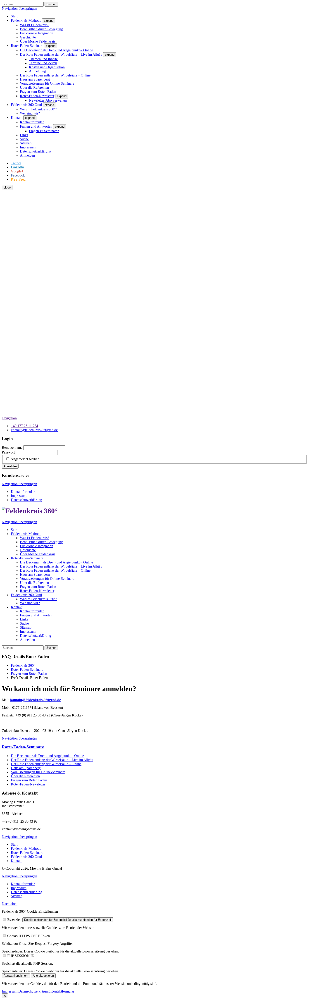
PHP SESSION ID (20, 956)
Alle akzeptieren (43, 975)
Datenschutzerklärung (34, 991)
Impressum (9, 991)
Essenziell (14, 919)
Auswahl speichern (16, 975)
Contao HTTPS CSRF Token (28, 936)
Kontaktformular (62, 991)
